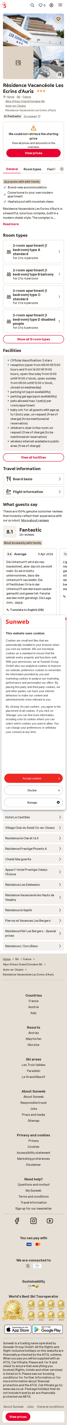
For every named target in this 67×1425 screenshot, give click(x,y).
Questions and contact (33, 1184)
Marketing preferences (33, 1159)
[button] (33, 29)
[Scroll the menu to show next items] (62, 169)
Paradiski (33, 1071)
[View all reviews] (22, 116)
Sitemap (33, 1121)
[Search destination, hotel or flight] (32, 5)
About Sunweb (33, 1097)
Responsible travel (33, 1103)
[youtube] (50, 1223)
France (33, 1001)
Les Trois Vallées (33, 1065)
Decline (32, 790)
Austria (33, 1007)
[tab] (12, 169)
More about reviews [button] (35, 520)
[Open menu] (60, 5)
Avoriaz (33, 1033)
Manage (32, 802)
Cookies (33, 1147)
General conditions (50, 1407)
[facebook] (17, 1223)
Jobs (33, 1109)
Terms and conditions (33, 1196)
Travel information (33, 1202)
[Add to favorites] (58, 19)
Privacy (33, 1141)
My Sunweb (33, 1190)
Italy (33, 1013)
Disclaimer (33, 1165)
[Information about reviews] (39, 116)
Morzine (33, 1045)
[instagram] (33, 1223)
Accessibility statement (33, 1153)
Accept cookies (32, 778)
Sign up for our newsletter (33, 1208)
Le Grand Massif (33, 1077)
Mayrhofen (33, 1039)
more (19, 602)
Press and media (33, 1115)
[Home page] (3, 5)
